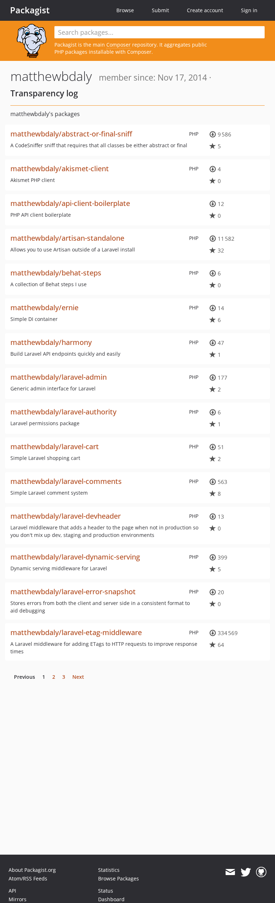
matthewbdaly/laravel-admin (58, 377)
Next (78, 676)
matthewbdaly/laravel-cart (54, 446)
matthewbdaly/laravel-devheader (65, 516)
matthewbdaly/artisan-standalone (67, 238)
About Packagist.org (32, 869)
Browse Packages (118, 878)
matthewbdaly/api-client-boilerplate (70, 203)
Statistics (109, 869)
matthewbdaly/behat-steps (55, 273)
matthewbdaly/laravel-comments (66, 481)
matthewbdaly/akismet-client (59, 168)
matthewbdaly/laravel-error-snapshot (73, 591)
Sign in (249, 10)
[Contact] (230, 872)
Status (105, 890)
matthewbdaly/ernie (44, 307)
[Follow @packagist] (246, 872)
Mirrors (17, 899)
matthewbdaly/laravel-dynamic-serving (75, 557)
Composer (118, 44)
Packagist (30, 10)
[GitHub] (261, 872)
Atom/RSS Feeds (28, 878)
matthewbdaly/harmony (51, 342)
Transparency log (44, 93)
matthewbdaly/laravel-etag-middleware (76, 632)
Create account (205, 10)
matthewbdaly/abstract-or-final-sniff (71, 134)
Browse (125, 10)
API (12, 890)
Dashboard (111, 899)
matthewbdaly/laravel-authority (63, 412)
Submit (160, 10)
